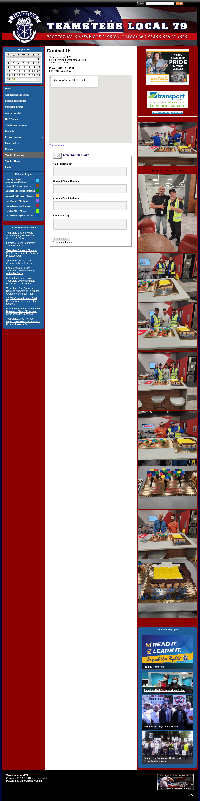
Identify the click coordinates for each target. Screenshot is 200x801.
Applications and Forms (17, 94)
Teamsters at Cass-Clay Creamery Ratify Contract (19, 262)
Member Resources (14, 155)
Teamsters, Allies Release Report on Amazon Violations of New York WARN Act (23, 321)
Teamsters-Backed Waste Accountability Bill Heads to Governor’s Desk (20, 235)
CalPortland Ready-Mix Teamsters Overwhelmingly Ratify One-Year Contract (20, 281)
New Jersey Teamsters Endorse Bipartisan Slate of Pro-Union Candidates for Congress (23, 311)
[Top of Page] (191, 794)
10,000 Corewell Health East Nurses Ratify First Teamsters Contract (21, 301)
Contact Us (10, 149)
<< (7, 49)
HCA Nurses (11, 119)
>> (40, 49)
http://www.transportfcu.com (167, 112)
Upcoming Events (14, 106)
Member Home (12, 161)
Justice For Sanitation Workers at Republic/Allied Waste (162, 760)
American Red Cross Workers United (164, 690)
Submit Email (61, 238)
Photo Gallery (12, 143)
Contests (9, 131)
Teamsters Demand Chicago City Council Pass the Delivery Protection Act (22, 253)
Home (8, 88)
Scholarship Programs (16, 125)
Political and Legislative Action (161, 726)
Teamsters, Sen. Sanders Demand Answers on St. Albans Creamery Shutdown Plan (22, 291)
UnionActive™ (28, 781)
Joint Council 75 (13, 113)
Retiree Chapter (13, 137)
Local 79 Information (15, 100)
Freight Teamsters (154, 666)
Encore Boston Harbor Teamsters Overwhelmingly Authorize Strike (20, 271)
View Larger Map (56, 145)
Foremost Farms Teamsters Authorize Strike (20, 244)
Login (8, 167)
